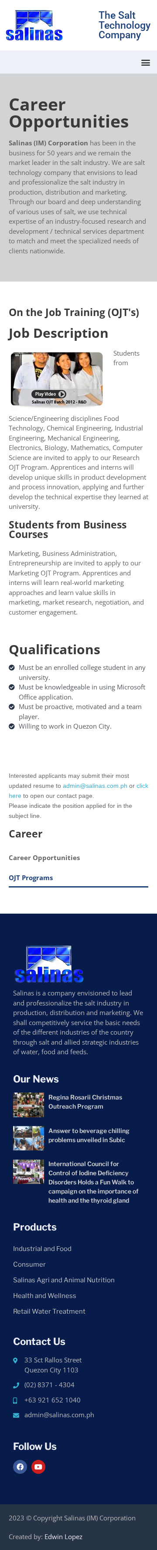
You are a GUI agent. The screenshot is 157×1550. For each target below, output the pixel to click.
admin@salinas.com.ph (95, 785)
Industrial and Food (42, 1249)
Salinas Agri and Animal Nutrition (64, 1280)
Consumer (29, 1264)
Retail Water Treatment (49, 1311)
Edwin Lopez (63, 1536)
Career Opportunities (44, 857)
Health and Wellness (44, 1296)
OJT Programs (31, 877)
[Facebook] (20, 1467)
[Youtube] (38, 1467)
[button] (145, 62)
